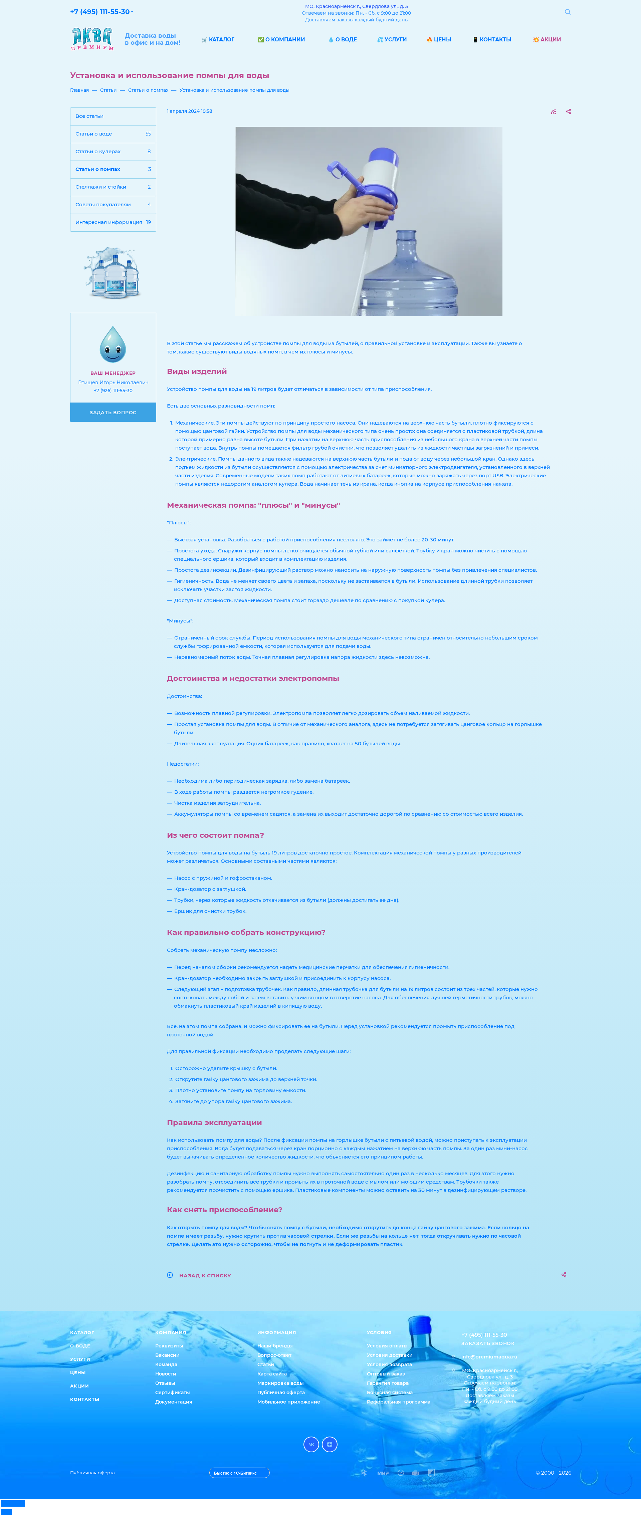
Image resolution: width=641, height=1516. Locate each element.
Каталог (82, 1332)
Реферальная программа (398, 1402)
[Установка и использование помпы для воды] (369, 221)
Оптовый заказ (386, 1374)
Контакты (84, 1399)
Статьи (265, 1364)
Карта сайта (272, 1374)
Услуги (80, 1359)
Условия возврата (389, 1364)
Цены (78, 1372)
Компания (170, 1332)
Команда (166, 1364)
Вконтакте (311, 1444)
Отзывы (165, 1383)
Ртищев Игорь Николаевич (113, 382)
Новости (165, 1374)
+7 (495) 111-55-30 (100, 12)
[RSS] (553, 111)
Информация (276, 1332)
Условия (379, 1332)
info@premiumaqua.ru (489, 1357)
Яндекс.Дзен (330, 1444)
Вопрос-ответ (274, 1355)
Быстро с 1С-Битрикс (235, 1473)
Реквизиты (169, 1346)
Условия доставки (390, 1355)
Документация (173, 1402)
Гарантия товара (388, 1383)
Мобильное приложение (288, 1402)
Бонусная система (390, 1392)
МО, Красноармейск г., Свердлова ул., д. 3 (356, 6)
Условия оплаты (387, 1346)
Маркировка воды (280, 1383)
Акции (79, 1385)
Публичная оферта (281, 1392)
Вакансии (167, 1355)
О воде (80, 1345)
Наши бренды (275, 1346)
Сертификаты (172, 1392)
